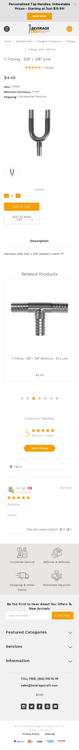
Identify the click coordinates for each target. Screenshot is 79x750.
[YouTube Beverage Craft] (55, 706)
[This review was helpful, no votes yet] (61, 529)
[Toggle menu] (7, 29)
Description (39, 241)
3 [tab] (33, 398)
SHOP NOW (39, 16)
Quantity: (39, 189)
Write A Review (39, 448)
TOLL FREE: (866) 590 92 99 (39, 679)
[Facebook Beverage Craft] (39, 706)
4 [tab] (39, 398)
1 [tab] (22, 398)
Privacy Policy (30, 734)
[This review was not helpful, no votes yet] (68, 529)
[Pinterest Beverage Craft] (47, 706)
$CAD (40, 694)
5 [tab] (45, 398)
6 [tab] (51, 398)
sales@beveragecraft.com (39, 685)
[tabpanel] (39, 334)
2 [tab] (27, 398)
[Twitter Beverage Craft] (31, 706)
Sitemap (50, 734)
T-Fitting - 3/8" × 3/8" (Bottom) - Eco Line (40, 358)
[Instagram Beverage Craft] (23, 706)
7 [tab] (57, 398)
